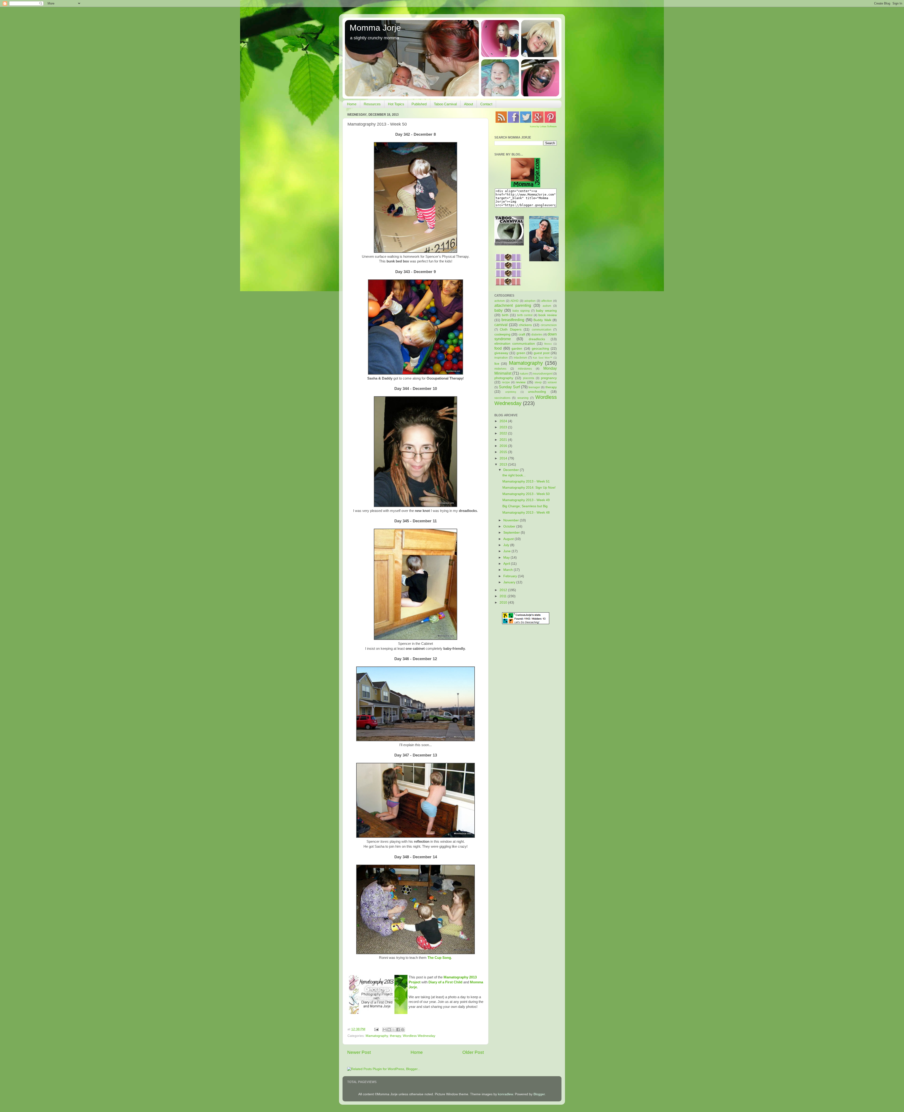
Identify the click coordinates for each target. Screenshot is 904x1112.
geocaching (540, 348)
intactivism (520, 357)
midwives (500, 368)
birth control (525, 315)
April (507, 563)
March (508, 570)
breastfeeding (512, 320)
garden (517, 348)
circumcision (549, 325)
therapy (395, 1036)
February (510, 576)
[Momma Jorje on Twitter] (525, 121)
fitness (548, 343)
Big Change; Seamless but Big (525, 506)
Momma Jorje (375, 28)
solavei (552, 382)
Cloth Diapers (510, 329)
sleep (538, 382)
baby (498, 310)
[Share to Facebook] (398, 1029)
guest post (541, 353)
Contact (486, 104)
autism (547, 305)
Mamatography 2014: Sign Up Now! (529, 487)
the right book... (514, 475)
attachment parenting (512, 305)
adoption (530, 301)
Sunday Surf (509, 387)
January (509, 582)
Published (419, 104)
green (521, 353)
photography (503, 378)
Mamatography (377, 1036)
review (520, 382)
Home (351, 104)
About (468, 104)
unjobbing (510, 391)
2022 (504, 433)
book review (547, 315)
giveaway (501, 353)
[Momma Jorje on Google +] (538, 121)
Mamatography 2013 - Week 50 (526, 494)
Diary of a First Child (445, 982)
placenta (528, 378)
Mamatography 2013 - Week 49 (526, 500)
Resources (372, 104)
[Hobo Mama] (544, 260)
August (509, 539)
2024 (504, 421)
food (498, 348)
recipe (506, 382)
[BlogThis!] (389, 1029)
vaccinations (502, 398)
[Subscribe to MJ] (501, 121)
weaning (523, 398)
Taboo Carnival (445, 104)
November (511, 520)
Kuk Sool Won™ (542, 357)
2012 (504, 590)
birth (505, 315)
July (506, 545)
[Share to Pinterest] (402, 1029)
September (512, 532)
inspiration (501, 357)
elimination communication (514, 343)
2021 (504, 440)
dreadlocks (537, 339)
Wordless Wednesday (419, 1036)
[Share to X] (393, 1029)
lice (496, 363)
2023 (504, 427)
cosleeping (502, 334)
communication (541, 329)
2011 (504, 596)
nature (524, 373)
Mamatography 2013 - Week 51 (526, 481)
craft (522, 334)
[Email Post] (376, 1029)
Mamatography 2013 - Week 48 (526, 512)
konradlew (505, 1094)
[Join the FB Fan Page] (513, 121)
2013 (504, 464)
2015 (504, 452)
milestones (525, 368)
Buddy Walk (542, 320)
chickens (525, 325)
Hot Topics (396, 104)
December (511, 470)
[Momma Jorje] (525, 186)
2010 (504, 602)
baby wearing (546, 310)
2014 (504, 458)
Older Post (473, 1052)
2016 (504, 446)
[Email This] (384, 1029)
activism (499, 301)
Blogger (539, 1094)
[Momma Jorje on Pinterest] (550, 121)
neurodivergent (543, 373)
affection (546, 301)
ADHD (514, 301)
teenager (534, 387)
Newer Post (359, 1052)
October (509, 526)
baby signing (521, 310)
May (507, 557)
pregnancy (549, 378)
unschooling (537, 391)
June (507, 551)
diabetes (536, 334)
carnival (501, 325)
